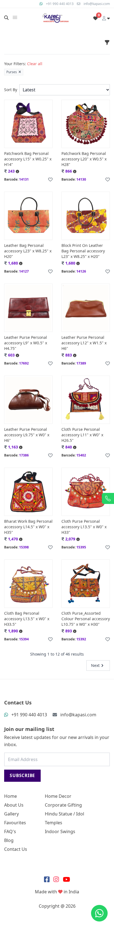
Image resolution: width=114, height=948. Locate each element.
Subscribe (22, 775)
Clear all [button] (34, 63)
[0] (95, 18)
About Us (14, 805)
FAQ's (10, 831)
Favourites (15, 823)
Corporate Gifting (63, 805)
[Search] (6, 18)
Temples (53, 823)
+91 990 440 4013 (60, 3)
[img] (15, 17)
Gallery (11, 814)
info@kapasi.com (97, 3)
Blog (9, 840)
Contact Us (15, 849)
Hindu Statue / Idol (64, 814)
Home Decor (58, 796)
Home (10, 796)
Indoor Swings (60, 831)
